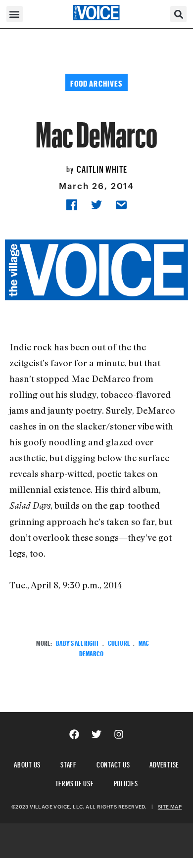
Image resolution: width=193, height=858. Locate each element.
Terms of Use (74, 782)
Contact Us (113, 763)
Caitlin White (102, 168)
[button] (14, 14)
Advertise (164, 763)
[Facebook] (74, 734)
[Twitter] (96, 734)
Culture (119, 642)
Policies (126, 782)
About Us (27, 763)
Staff (68, 763)
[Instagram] (119, 734)
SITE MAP (170, 807)
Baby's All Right (77, 642)
